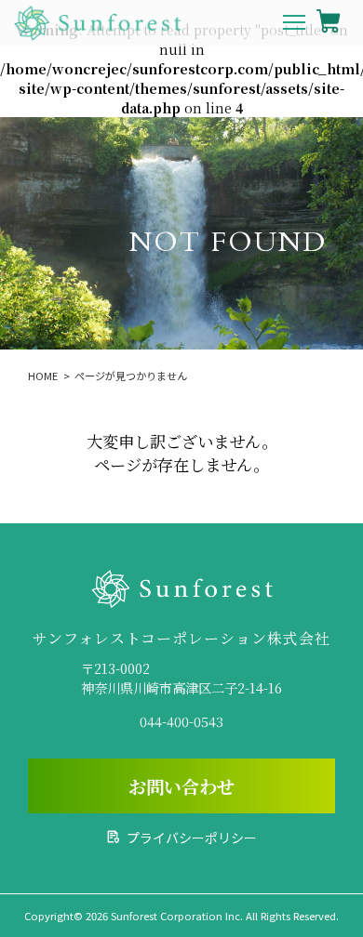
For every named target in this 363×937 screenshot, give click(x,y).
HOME (43, 375)
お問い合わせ (181, 785)
